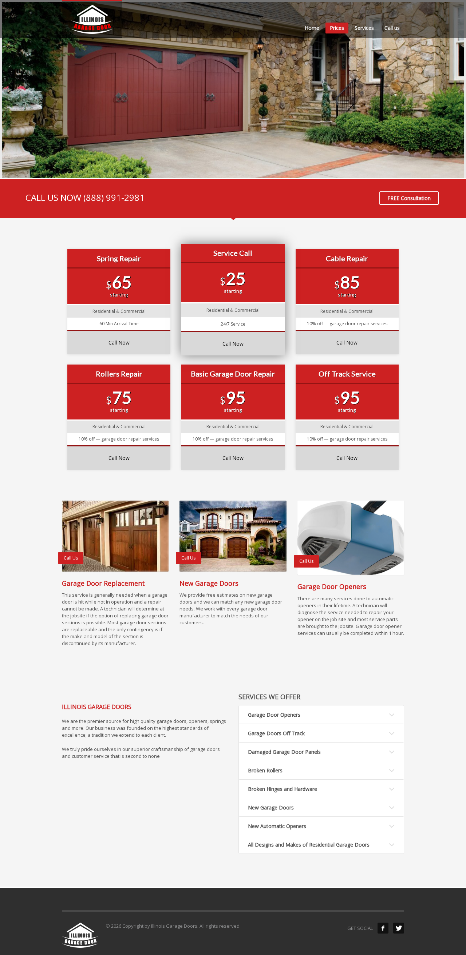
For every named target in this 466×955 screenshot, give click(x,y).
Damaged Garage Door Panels (284, 751)
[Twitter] (398, 928)
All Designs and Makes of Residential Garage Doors (309, 844)
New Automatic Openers (277, 826)
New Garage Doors (271, 807)
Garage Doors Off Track (276, 733)
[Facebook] (383, 928)
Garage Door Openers (274, 714)
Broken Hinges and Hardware (282, 788)
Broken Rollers (265, 770)
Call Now (119, 342)
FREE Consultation (409, 198)
